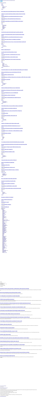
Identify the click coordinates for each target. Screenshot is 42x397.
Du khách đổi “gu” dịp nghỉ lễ (5, 79)
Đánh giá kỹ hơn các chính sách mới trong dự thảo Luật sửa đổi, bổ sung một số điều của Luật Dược (14, 352)
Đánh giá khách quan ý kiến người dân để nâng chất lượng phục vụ (11, 18)
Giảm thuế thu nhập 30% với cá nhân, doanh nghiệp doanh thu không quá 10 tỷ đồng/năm (14, 69)
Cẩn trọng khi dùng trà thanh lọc (6, 133)
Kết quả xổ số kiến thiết (5, 252)
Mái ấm (3, 244)
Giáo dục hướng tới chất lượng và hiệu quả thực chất (9, 115)
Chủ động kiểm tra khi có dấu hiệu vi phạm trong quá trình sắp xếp (10, 313)
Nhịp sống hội (4, 192)
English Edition (1, 0)
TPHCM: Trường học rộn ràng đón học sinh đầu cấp (9, 108)
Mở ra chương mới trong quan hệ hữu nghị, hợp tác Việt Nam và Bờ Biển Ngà (12, 11)
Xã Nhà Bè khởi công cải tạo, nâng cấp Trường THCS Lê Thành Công (11, 110)
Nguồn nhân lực (4, 174)
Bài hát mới (4, 248)
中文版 (11, 0)
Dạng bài (1, 284)
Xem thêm (1, 357)
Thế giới (2, 82)
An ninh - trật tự (4, 45)
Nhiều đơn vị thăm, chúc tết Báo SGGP (6, 324)
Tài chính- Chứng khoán (5, 64)
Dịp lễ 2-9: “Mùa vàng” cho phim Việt (6, 149)
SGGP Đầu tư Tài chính (8, 0)
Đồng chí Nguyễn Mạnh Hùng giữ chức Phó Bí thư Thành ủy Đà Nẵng (10, 292)
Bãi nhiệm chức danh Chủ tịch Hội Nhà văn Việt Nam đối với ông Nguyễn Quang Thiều (14, 144)
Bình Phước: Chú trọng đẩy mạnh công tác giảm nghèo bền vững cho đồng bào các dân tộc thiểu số (14, 337)
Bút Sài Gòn (4, 27)
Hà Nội (3, 245)
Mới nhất (2, 35)
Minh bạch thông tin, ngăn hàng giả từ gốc (7, 74)
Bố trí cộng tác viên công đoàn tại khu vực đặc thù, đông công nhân (11, 188)
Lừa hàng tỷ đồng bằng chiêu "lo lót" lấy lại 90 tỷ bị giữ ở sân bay (11, 59)
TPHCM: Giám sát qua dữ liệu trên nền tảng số (7, 299)
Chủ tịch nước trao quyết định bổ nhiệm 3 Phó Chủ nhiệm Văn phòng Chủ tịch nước (12, 310)
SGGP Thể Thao (4, 0)
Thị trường (3, 63)
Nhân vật (3, 137)
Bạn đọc (2, 153)
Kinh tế (3, 218)
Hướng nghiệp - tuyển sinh (5, 225)
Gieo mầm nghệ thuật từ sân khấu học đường (8, 151)
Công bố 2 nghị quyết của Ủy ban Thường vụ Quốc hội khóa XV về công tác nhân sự (12, 344)
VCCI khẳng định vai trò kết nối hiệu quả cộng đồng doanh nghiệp (10, 295)
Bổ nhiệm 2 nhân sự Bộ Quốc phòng (5, 334)
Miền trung (4, 246)
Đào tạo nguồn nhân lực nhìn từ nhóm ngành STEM (9, 178)
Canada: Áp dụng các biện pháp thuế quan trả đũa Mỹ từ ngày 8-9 (11, 97)
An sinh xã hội (4, 173)
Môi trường (4, 28)
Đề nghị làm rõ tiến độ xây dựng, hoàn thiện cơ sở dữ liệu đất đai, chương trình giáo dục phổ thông (14, 288)
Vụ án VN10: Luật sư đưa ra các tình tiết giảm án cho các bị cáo (10, 54)
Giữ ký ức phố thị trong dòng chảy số (6, 199)
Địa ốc (3, 221)
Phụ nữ (3, 242)
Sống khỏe (2, 117)
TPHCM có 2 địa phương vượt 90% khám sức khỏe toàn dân (10, 123)
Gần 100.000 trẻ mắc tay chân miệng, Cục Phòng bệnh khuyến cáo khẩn (11, 130)
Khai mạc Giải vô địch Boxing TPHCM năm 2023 (7, 355)
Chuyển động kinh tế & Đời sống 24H (6, 66)
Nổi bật (2, 29)
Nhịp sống (3, 233)
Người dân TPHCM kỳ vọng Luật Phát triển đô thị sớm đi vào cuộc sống (12, 16)
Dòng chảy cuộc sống (4, 193)
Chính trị (2, 4)
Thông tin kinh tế (4, 251)
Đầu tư (3, 65)
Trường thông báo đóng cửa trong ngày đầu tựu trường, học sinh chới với (12, 105)
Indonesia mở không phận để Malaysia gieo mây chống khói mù (10, 87)
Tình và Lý (4, 243)
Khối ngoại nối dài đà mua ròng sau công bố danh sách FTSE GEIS (11, 72)
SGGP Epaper (13, 0)
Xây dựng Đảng (4, 7)
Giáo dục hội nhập (4, 102)
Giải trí (3, 234)
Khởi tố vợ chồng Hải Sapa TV (5, 49)
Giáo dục (2, 100)
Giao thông (4, 26)
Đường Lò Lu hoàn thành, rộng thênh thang (7, 162)
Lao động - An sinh (3, 171)
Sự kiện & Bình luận (4, 216)
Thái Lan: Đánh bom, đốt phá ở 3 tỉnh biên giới (8, 95)
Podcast (3, 249)
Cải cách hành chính (4, 25)
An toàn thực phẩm (4, 119)
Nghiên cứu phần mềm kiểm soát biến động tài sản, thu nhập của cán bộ (10, 348)
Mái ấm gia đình (4, 228)
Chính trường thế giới (4, 83)
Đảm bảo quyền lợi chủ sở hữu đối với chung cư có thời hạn (10, 169)
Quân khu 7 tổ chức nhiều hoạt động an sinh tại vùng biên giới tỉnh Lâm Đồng (12, 34)
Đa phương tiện (4, 230)
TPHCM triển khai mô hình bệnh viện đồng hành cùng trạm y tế (10, 125)
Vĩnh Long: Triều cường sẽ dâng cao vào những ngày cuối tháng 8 (11, 39)
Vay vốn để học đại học (4, 113)
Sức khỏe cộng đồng (4, 232)
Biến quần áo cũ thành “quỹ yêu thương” (7, 197)
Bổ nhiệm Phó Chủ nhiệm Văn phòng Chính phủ (7, 327)
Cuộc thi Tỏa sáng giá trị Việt (5, 250)
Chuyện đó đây (4, 84)
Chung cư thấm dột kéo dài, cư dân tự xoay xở (8, 167)
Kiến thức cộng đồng (4, 229)
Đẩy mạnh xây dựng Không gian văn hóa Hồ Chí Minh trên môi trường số (12, 21)
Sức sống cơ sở (4, 226)
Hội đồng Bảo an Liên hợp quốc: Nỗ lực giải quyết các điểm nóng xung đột (12, 90)
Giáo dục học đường (4, 101)
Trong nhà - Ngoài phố (5, 227)
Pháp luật (2, 43)
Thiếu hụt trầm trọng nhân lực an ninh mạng (8, 183)
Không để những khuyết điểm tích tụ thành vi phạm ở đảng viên (9, 341)
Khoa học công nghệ (3, 208)
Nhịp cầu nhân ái (4, 237)
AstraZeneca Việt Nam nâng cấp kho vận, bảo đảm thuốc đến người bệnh (12, 128)
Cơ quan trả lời (4, 156)
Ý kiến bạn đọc (4, 155)
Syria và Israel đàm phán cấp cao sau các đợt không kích (9, 92)
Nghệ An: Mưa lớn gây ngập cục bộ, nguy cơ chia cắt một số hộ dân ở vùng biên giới (13, 41)
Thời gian (1, 283)
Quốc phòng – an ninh (5, 6)
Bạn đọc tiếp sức (4, 238)
